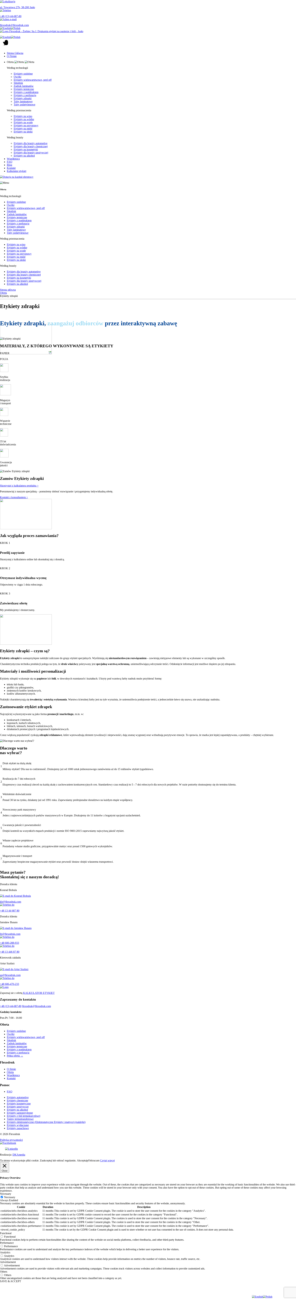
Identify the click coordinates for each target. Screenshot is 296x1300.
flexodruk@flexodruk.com (36, 1006)
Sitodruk (18, 82)
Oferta (3, 292)
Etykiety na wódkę (24, 119)
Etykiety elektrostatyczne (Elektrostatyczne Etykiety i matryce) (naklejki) (46, 1122)
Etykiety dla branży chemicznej (31, 146)
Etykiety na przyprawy (26, 125)
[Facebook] (148, 1143)
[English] (5, 28)
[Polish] (15, 28)
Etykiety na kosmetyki (26, 149)
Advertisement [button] (8, 1262)
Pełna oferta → (15, 1055)
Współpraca (13, 158)
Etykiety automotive (18, 1097)
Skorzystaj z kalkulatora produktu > (19, 485)
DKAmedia (19, 1154)
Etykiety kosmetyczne (19, 1103)
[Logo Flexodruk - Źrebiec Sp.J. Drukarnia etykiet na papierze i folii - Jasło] (148, 31)
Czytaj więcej (107, 1160)
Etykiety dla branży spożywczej (31, 152)
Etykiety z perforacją (25, 95)
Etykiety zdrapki (23, 98)
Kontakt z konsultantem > (14, 497)
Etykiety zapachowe (18, 1128)
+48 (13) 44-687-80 (10, 1006)
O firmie (11, 1069)
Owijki (17, 76)
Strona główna (8, 289)
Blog (9, 164)
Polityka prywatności (11, 1139)
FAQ (9, 161)
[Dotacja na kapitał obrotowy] (148, 177)
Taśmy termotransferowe (20, 1119)
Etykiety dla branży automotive (30, 143)
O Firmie (12, 56)
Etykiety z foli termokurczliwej (23, 1115)
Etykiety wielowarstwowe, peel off (33, 79)
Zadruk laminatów (24, 86)
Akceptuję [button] (82, 1160)
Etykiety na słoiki (23, 131)
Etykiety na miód (23, 128)
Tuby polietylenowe (24, 104)
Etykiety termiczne (24, 89)
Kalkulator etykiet (16, 171)
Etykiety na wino (23, 116)
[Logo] (148, 987)
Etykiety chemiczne (17, 1100)
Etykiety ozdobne (23, 73)
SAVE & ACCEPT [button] (10, 1281)
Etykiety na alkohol (24, 155)
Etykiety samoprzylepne (20, 1112)
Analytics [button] (5, 1252)
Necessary (9, 1197)
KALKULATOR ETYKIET (39, 992)
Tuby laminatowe (23, 101)
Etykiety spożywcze (18, 1106)
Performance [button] (7, 1242)
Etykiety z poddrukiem (26, 92)
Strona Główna (15, 53)
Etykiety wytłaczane (18, 1125)
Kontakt (11, 168)
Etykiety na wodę (23, 122)
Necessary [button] (5, 1193)
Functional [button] (5, 1233)
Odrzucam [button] (93, 1160)
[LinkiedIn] (148, 1148)
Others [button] (3, 1271)
